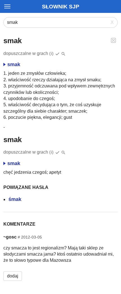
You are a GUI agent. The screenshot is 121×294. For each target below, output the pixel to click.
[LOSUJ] (113, 40)
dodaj (12, 276)
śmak (14, 199)
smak (13, 64)
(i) (51, 53)
